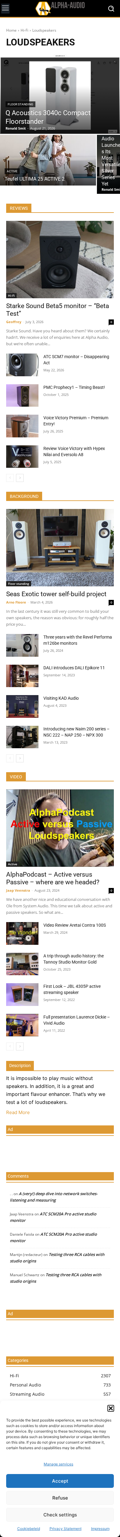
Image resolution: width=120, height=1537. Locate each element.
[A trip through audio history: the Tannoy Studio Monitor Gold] (22, 964)
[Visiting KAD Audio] (22, 706)
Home (11, 30)
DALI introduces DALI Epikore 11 (74, 667)
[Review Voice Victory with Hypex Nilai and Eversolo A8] (22, 456)
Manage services (58, 1464)
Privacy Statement (66, 1528)
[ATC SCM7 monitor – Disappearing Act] (22, 365)
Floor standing (20, 104)
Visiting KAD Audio (61, 698)
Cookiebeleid (28, 1528)
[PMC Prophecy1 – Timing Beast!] (22, 395)
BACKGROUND (24, 496)
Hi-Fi (24, 30)
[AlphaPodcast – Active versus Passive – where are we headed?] (60, 828)
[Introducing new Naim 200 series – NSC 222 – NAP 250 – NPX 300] (22, 737)
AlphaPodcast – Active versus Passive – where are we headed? (52, 878)
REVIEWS (19, 208)
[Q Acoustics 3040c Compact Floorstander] (60, 94)
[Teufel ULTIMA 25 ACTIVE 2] (48, 160)
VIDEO (16, 776)
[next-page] (20, 478)
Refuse (60, 1498)
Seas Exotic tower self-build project (56, 594)
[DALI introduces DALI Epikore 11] (22, 676)
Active (12, 171)
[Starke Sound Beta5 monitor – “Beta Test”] (60, 259)
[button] (111, 1408)
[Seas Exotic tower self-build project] (60, 547)
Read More (18, 1112)
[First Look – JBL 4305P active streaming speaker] (22, 994)
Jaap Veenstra (18, 890)
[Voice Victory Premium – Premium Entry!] (22, 426)
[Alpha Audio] (60, 8)
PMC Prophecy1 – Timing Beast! (74, 387)
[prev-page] (10, 478)
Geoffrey (13, 321)
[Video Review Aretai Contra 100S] (22, 933)
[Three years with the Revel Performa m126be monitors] (22, 645)
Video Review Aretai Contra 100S (74, 925)
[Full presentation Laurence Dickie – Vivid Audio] (22, 1025)
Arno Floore (16, 602)
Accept (60, 1481)
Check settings (60, 1515)
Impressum (100, 1528)
